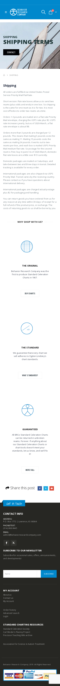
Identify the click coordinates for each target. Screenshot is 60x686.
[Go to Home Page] (4, 75)
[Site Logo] (18, 12)
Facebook (40, 488)
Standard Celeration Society (16, 629)
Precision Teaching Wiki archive (17, 635)
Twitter (46, 488)
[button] (5, 12)
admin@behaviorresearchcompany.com (22, 535)
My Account (8, 601)
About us (7, 594)
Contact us (8, 598)
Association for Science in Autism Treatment (24, 644)
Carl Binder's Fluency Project (16, 632)
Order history (9, 610)
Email (51, 488)
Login (5, 616)
